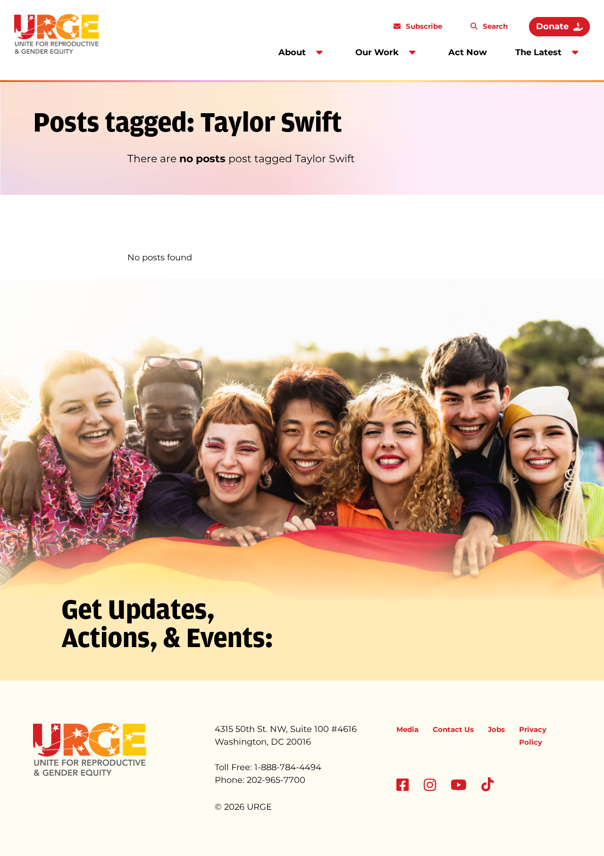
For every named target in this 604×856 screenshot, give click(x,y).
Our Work (377, 52)
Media (407, 729)
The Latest (538, 52)
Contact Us (453, 729)
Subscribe (423, 26)
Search (494, 26)
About (292, 52)
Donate (552, 26)
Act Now (467, 52)
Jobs (496, 729)
